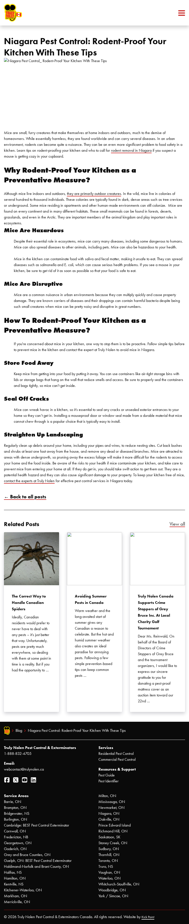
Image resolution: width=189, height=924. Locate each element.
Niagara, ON (108, 813)
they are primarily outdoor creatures (94, 193)
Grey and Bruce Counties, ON (27, 854)
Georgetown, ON (18, 843)
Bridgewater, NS (16, 813)
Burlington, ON (15, 819)
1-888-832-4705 (18, 753)
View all (177, 524)
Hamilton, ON (15, 878)
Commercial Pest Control (117, 759)
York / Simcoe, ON (113, 896)
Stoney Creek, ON (112, 843)
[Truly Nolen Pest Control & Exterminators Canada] (25, 13)
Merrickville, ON (17, 901)
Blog (19, 730)
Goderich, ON (15, 848)
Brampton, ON (15, 807)
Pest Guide (106, 775)
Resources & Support (117, 769)
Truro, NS (105, 866)
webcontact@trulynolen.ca (24, 769)
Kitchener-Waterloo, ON (23, 890)
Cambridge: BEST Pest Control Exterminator (36, 825)
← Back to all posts (25, 497)
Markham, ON (15, 896)
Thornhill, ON (108, 854)
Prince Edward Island (114, 825)
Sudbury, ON (108, 848)
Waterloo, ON (109, 878)
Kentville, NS (13, 884)
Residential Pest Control (116, 753)
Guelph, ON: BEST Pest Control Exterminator (38, 860)
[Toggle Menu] (181, 12)
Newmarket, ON (111, 807)
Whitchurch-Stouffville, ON (118, 884)
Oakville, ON (108, 819)
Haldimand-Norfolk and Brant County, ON (36, 866)
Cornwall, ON (15, 831)
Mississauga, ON (111, 801)
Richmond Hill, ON (112, 831)
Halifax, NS (13, 872)
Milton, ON (107, 795)
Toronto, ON (108, 860)
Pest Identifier (108, 781)
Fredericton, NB (16, 837)
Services (105, 747)
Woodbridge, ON (112, 890)
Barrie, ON (12, 801)
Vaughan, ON (109, 872)
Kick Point (148, 917)
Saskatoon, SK (109, 837)
